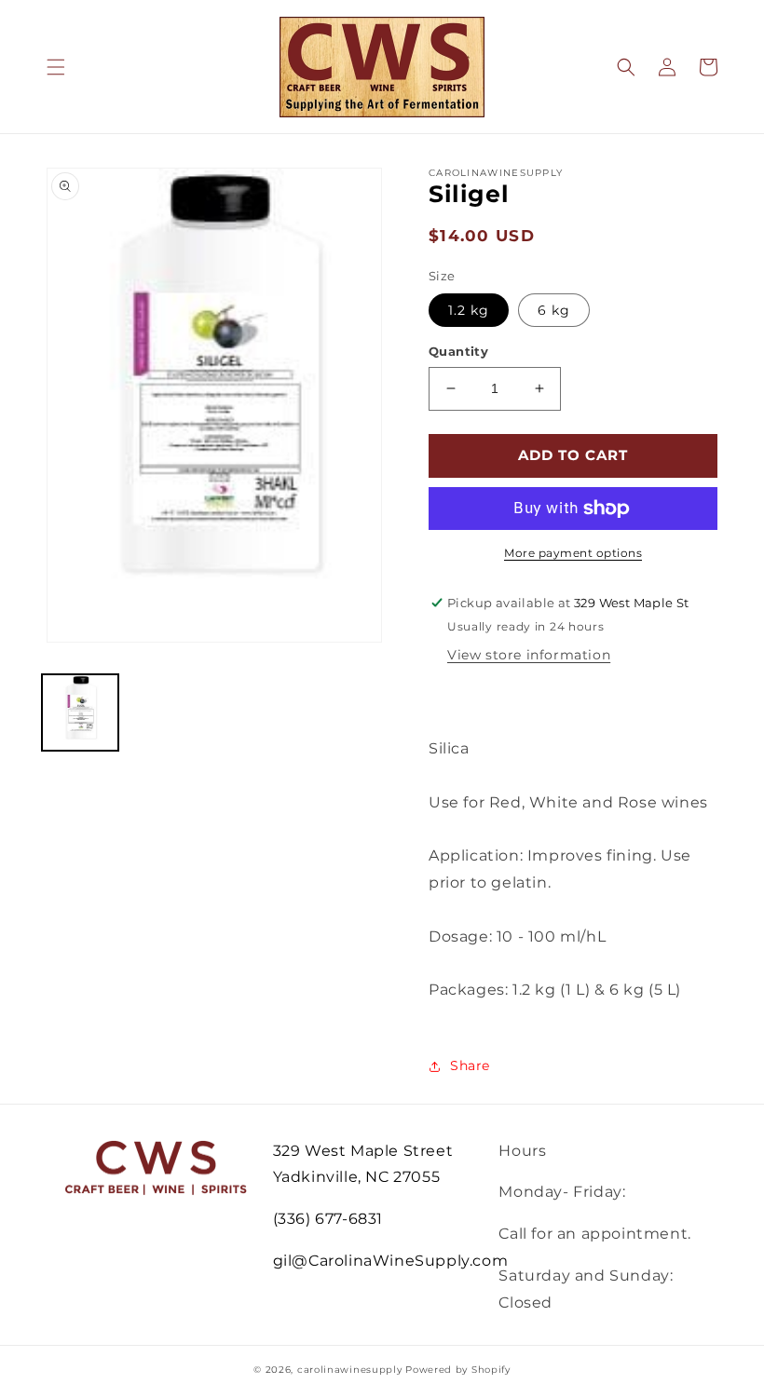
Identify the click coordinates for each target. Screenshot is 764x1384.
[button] (55, 67)
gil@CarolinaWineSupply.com (391, 1260)
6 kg (554, 310)
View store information (528, 654)
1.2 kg (468, 310)
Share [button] (470, 1065)
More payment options (573, 553)
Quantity (458, 351)
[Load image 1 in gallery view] (80, 712)
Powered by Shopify (458, 1370)
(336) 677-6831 (328, 1219)
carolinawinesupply (349, 1370)
